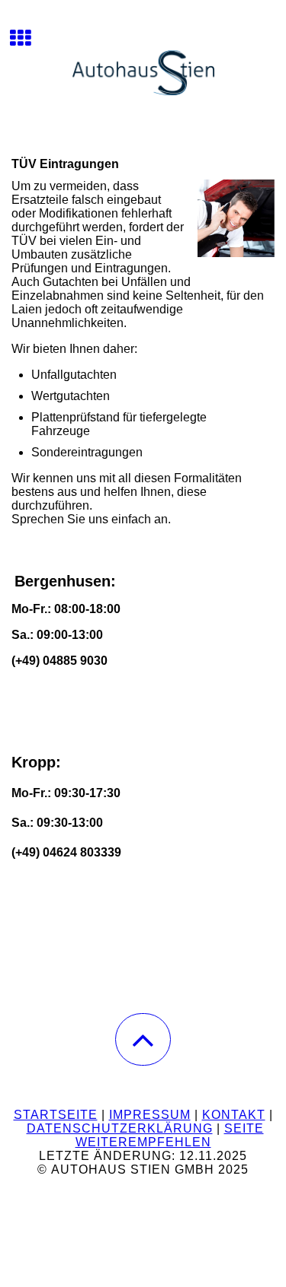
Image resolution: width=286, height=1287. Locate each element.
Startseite (56, 1114)
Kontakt (233, 1114)
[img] (143, 57)
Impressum (150, 1114)
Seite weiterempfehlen (170, 1135)
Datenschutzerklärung (120, 1128)
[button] (143, 1039)
